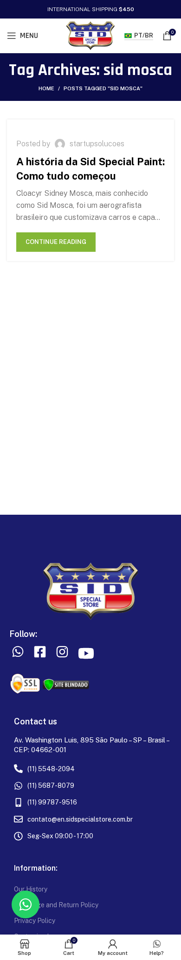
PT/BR (143, 35)
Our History (30, 889)
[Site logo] (90, 35)
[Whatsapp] (25, 904)
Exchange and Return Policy (56, 905)
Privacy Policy (34, 920)
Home (46, 88)
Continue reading (56, 241)
